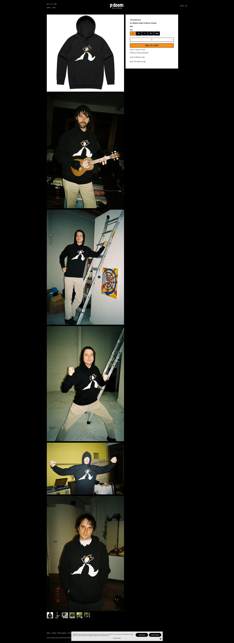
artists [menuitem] (48, 7)
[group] (50, 615)
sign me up (211, 637)
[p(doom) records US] (117, 6)
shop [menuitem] (53, 7)
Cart (186, 5)
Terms (69, 633)
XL (151, 33)
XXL (156, 33)
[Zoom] (85, 53)
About (48, 633)
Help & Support (62, 633)
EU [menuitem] (55, 4)
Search (182, 5)
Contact (54, 633)
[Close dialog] (229, 623)
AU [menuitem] (48, 4)
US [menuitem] (52, 4)
